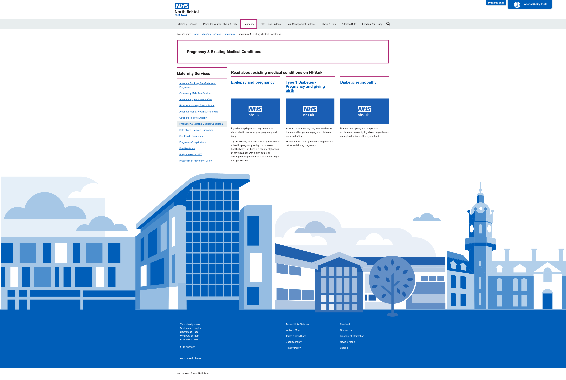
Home (196, 34)
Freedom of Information (352, 336)
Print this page (496, 2)
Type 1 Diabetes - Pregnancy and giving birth (305, 86)
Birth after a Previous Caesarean (196, 130)
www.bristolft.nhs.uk (190, 358)
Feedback (345, 324)
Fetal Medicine (187, 148)
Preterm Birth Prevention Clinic (195, 160)
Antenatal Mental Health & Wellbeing (198, 111)
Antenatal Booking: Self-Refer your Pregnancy (197, 85)
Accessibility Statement (298, 324)
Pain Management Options (301, 24)
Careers (344, 347)
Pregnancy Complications (192, 142)
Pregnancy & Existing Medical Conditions (201, 123)
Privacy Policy (293, 347)
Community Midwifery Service (194, 93)
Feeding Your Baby (372, 24)
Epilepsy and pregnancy (253, 82)
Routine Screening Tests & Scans (196, 105)
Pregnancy (248, 24)
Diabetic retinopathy (358, 82)
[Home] (187, 9)
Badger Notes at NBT (190, 154)
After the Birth (349, 24)
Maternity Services (187, 24)
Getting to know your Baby (193, 117)
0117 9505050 (187, 347)
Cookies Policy (294, 341)
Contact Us (346, 330)
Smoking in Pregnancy (191, 136)
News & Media (347, 341)
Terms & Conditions (296, 336)
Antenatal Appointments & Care (195, 99)
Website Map (293, 330)
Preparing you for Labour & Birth (220, 24)
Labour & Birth (328, 24)
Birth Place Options (270, 24)
